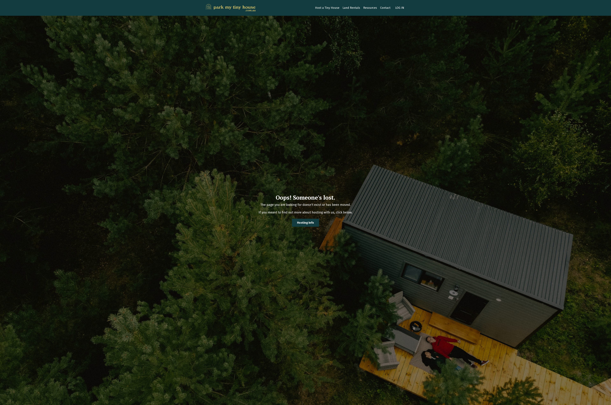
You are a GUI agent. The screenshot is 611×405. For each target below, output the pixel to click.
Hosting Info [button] (305, 222)
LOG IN (399, 8)
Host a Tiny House (327, 8)
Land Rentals (351, 8)
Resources (370, 8)
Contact (385, 8)
